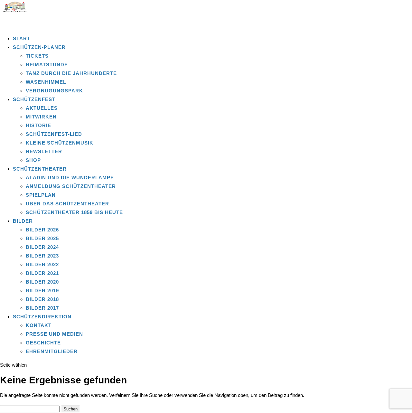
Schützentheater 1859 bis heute (74, 212)
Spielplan (41, 195)
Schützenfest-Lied (54, 134)
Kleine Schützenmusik (59, 142)
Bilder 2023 (42, 255)
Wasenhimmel (46, 82)
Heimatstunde (47, 64)
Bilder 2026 (42, 229)
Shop (33, 160)
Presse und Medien (54, 334)
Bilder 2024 (42, 247)
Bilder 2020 (42, 282)
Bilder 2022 (42, 264)
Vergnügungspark (54, 90)
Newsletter (44, 151)
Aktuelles (42, 108)
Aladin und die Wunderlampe (70, 177)
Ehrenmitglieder (52, 351)
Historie (38, 125)
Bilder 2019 (42, 290)
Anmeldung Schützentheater (71, 186)
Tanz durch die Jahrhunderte (71, 73)
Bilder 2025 (42, 238)
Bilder (23, 221)
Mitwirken (41, 116)
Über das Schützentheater (67, 203)
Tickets (37, 56)
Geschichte (43, 342)
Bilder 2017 (42, 308)
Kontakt (39, 325)
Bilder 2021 (42, 273)
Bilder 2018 (42, 299)
